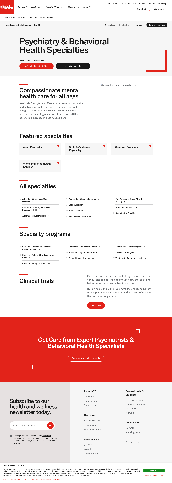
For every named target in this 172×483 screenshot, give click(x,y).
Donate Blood (91, 453)
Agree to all (154, 470)
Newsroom (90, 425)
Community (90, 401)
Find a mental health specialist (86, 358)
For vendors (132, 442)
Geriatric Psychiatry (126, 146)
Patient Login (162, 4)
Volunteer (89, 449)
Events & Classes (93, 429)
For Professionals (135, 400)
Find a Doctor (158, 9)
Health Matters (92, 420)
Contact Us (90, 405)
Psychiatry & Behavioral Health (23, 25)
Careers (115, 4)
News (135, 4)
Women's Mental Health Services (37, 165)
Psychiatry (27, 17)
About (107, 4)
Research (151, 4)
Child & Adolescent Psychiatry (80, 148)
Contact (142, 4)
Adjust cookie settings (11, 479)
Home (7, 17)
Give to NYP (125, 4)
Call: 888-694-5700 (38, 66)
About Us (89, 396)
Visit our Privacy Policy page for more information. (42, 479)
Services (16, 17)
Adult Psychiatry (32, 146)
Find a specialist (157, 25)
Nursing (130, 412)
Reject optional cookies (154, 475)
